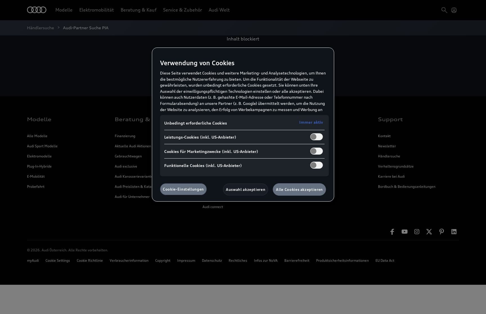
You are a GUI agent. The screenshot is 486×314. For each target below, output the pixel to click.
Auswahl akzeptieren (245, 189)
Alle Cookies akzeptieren (299, 189)
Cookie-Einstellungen (183, 189)
